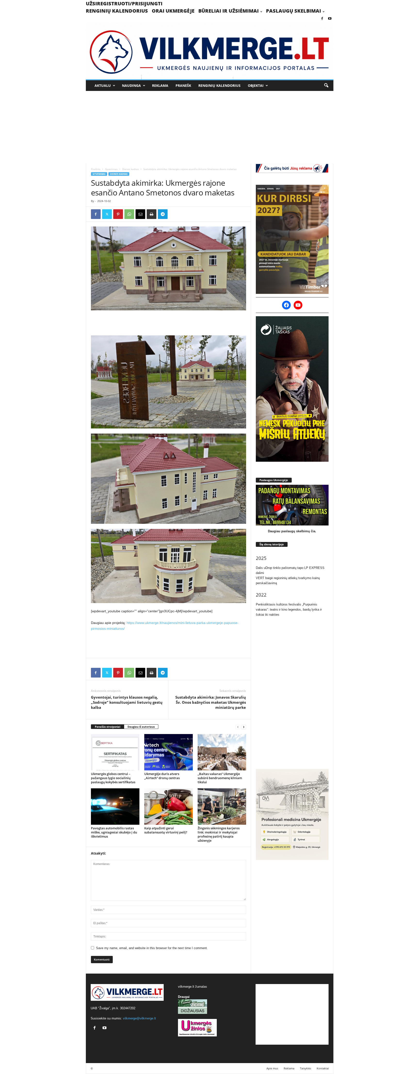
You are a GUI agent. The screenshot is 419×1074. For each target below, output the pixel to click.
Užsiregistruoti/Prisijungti (124, 3)
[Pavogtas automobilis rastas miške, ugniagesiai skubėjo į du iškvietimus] (115, 806)
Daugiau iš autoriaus (141, 726)
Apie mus (272, 1068)
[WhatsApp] (129, 214)
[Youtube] (330, 18)
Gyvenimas (111, 169)
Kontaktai (323, 1068)
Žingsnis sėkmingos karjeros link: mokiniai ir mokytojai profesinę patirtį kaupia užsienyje (219, 834)
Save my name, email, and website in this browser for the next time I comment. (152, 948)
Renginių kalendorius (117, 11)
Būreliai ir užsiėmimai (228, 11)
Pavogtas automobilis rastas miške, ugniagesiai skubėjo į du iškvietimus (114, 832)
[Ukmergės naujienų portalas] (209, 50)
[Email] (140, 214)
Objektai (256, 85)
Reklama (160, 85)
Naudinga (131, 85)
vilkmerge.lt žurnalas (192, 986)
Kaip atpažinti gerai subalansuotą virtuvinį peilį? (165, 830)
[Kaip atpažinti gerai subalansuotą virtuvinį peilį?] (168, 806)
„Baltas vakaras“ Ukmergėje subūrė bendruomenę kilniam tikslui (220, 778)
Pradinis (95, 169)
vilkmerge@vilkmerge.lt (139, 1018)
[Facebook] (322, 18)
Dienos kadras (130, 169)
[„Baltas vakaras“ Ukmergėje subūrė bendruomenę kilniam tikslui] (222, 752)
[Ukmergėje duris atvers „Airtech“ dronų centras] (168, 752)
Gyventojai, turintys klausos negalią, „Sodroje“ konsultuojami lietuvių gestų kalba (126, 702)
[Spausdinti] (151, 214)
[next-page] (243, 726)
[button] (326, 85)
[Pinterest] (118, 214)
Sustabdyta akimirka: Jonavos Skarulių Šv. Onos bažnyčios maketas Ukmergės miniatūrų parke (210, 702)
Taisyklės (305, 1068)
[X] (107, 214)
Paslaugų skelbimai (293, 11)
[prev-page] (237, 726)
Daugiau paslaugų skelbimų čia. (292, 531)
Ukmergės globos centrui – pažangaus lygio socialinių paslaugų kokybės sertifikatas (113, 778)
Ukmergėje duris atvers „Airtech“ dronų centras (162, 776)
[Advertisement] (209, 127)
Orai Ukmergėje (173, 11)
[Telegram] (163, 214)
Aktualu (103, 85)
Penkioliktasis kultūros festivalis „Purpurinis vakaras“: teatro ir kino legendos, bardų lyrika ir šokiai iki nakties (289, 609)
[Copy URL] (174, 214)
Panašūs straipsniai (107, 726)
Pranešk (183, 85)
